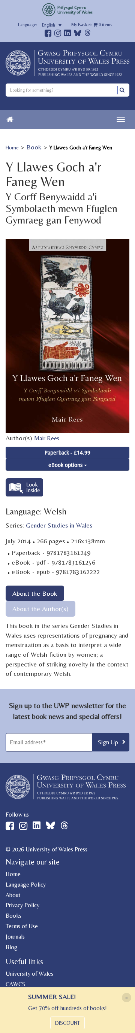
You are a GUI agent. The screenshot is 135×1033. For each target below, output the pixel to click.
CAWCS (15, 984)
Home (12, 148)
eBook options (66, 464)
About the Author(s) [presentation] (40, 609)
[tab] (35, 593)
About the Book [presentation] (34, 593)
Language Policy (26, 884)
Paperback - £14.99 (67, 452)
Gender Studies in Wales (59, 525)
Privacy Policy (22, 905)
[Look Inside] (24, 494)
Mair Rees (46, 438)
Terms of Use (22, 926)
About (13, 895)
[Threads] (87, 33)
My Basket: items (91, 24)
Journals (15, 936)
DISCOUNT (67, 1023)
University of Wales (29, 973)
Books (13, 915)
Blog (12, 947)
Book (34, 147)
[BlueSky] (77, 35)
